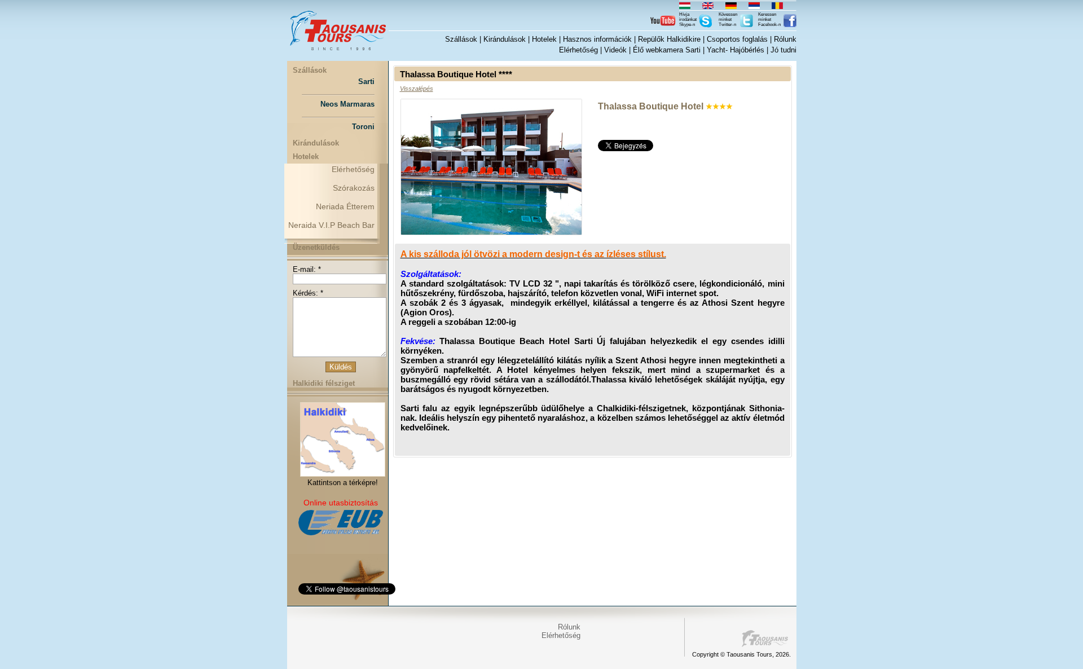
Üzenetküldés (316, 247)
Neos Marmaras (347, 104)
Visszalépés (416, 88)
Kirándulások (504, 39)
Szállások (461, 39)
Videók (615, 50)
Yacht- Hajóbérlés (735, 50)
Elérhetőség (578, 50)
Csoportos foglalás (737, 39)
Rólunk (785, 39)
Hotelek (544, 39)
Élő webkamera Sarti (667, 50)
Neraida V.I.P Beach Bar (331, 225)
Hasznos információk (597, 39)
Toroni (363, 126)
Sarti (366, 81)
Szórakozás (354, 188)
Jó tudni (783, 50)
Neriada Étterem (345, 206)
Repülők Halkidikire (669, 39)
